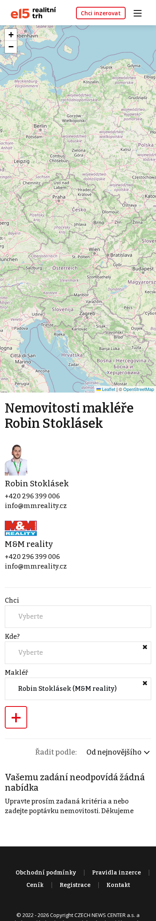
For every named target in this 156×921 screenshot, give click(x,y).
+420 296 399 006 (32, 496)
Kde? (12, 636)
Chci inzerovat (101, 13)
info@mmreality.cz (36, 506)
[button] (11, 35)
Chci (12, 600)
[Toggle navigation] (140, 12)
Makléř (16, 672)
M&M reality (29, 544)
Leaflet (108, 389)
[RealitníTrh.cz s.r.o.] (30, 12)
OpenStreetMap (138, 389)
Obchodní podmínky (46, 872)
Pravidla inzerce (116, 872)
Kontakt (118, 885)
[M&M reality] (21, 527)
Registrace (75, 885)
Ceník (35, 885)
